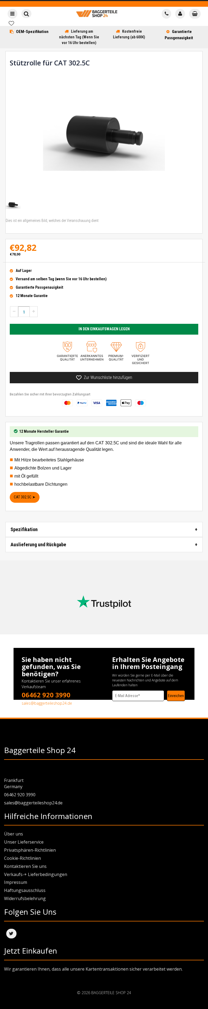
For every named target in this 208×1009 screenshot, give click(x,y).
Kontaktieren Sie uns (25, 866)
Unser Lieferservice (24, 842)
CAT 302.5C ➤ (24, 497)
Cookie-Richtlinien (22, 858)
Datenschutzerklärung (128, 703)
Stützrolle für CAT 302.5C (50, 62)
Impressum (15, 882)
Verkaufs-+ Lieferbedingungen (35, 874)
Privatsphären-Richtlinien (30, 850)
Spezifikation (24, 529)
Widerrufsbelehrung (25, 898)
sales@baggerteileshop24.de (47, 703)
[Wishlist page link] (11, 23)
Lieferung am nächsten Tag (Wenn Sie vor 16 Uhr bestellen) (79, 37)
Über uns (13, 834)
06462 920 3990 (46, 694)
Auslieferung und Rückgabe (38, 544)
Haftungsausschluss (25, 890)
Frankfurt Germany (14, 783)
